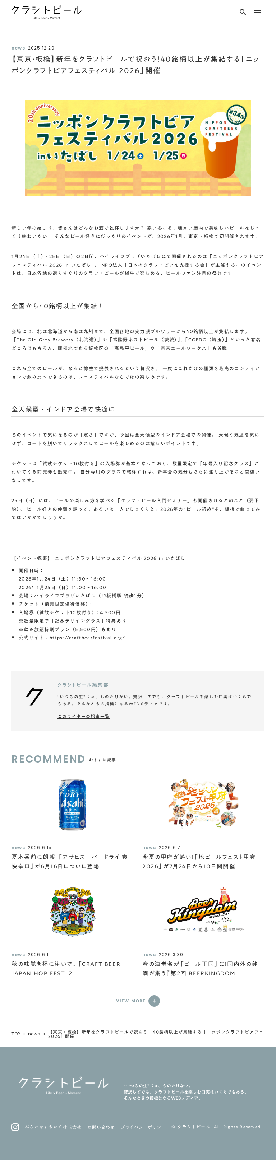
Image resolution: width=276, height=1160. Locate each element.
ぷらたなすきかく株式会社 (53, 1126)
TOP (16, 1034)
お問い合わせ (101, 1127)
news (34, 1034)
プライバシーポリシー (143, 1127)
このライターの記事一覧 (84, 716)
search (243, 12)
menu (257, 12)
